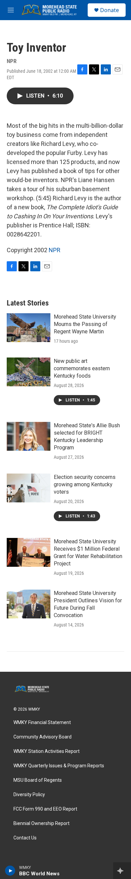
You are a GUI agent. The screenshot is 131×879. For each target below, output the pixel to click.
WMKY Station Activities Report (46, 751)
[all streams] (122, 870)
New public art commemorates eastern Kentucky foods (82, 368)
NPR (54, 250)
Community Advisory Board (42, 736)
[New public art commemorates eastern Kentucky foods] (28, 372)
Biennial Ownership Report (41, 823)
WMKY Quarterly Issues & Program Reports (58, 765)
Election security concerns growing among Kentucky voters (85, 484)
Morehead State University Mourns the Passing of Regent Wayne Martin (85, 324)
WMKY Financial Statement (42, 722)
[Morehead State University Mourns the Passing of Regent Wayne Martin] (28, 327)
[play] (10, 870)
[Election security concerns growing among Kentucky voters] (28, 488)
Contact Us (25, 837)
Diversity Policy (29, 794)
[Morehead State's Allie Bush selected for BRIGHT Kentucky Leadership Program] (28, 436)
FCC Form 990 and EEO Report (45, 809)
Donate (109, 10)
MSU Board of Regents (37, 780)
